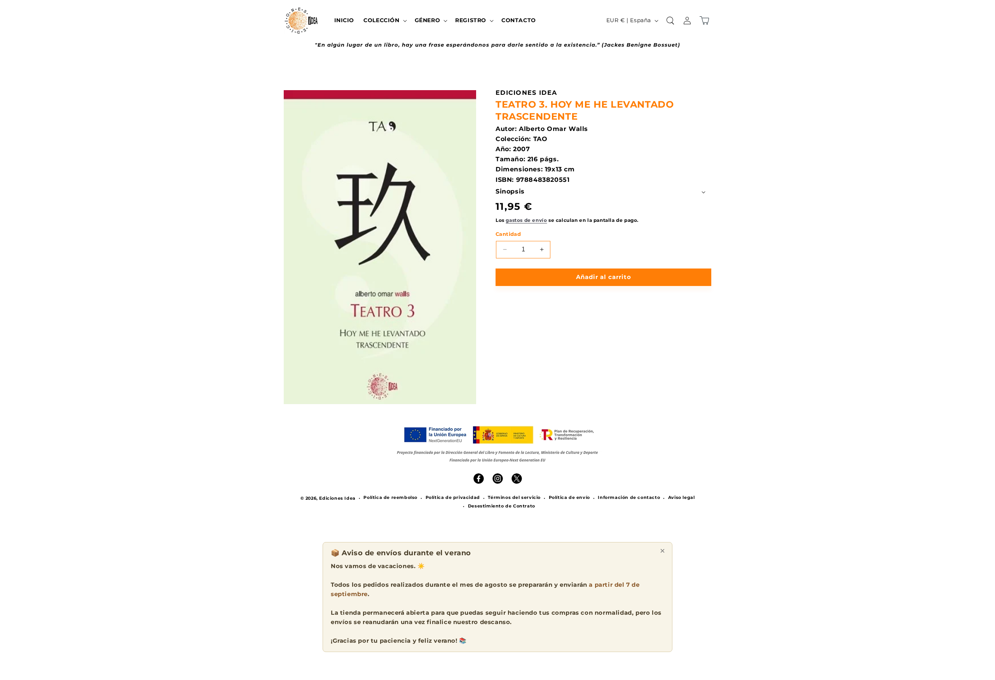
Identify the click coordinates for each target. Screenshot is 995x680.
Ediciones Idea (337, 498)
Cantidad (508, 234)
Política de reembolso (390, 497)
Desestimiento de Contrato (501, 506)
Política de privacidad (453, 497)
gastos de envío (526, 220)
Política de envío (569, 497)
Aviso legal (681, 497)
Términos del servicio (514, 497)
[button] (384, 20)
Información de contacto (629, 497)
